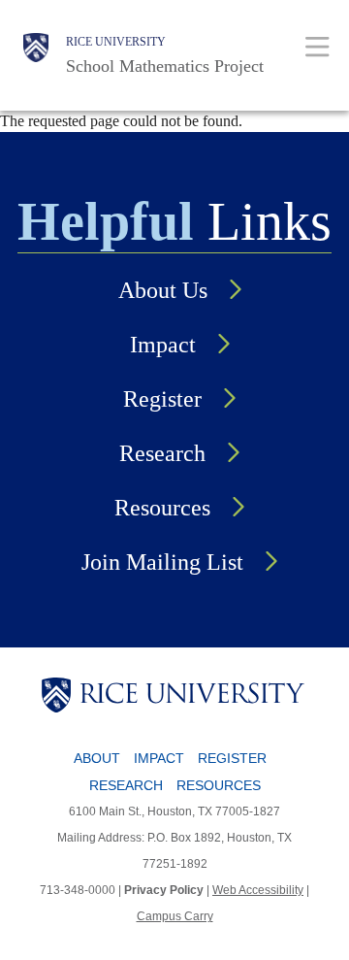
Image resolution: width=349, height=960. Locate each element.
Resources (162, 507)
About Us (162, 290)
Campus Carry (175, 916)
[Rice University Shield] (35, 55)
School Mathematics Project (165, 66)
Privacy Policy (164, 890)
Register (162, 399)
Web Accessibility (257, 890)
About (97, 758)
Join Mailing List (162, 562)
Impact (163, 344)
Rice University (116, 42)
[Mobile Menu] (317, 46)
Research (162, 453)
